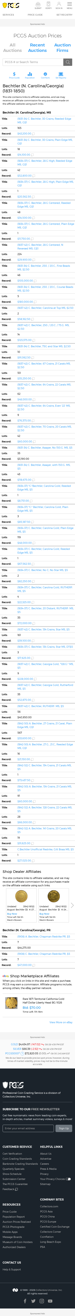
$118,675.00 (24, 479)
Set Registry (64, 14)
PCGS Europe (48, 1221)
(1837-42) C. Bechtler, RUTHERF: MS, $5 (40, 706)
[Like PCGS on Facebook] (25, 1301)
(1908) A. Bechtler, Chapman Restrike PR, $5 (43, 936)
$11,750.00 (23, 238)
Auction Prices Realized (17, 1221)
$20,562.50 (24, 196)
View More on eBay (61, 1022)
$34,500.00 (24, 217)
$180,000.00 (25, 301)
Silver (17, 1048)
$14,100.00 (23, 154)
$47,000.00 (24, 965)
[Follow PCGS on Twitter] (33, 1301)
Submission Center (14, 1179)
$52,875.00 (24, 699)
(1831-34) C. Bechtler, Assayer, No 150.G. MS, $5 (44, 447)
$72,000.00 (24, 623)
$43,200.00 (24, 133)
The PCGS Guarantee (15, 1184)
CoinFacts (45, 78)
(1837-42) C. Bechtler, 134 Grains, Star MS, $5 (43, 629)
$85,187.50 (23, 522)
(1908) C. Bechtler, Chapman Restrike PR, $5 (43, 953)
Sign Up (64, 1128)
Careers (44, 1163)
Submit (38, 8)
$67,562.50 (24, 563)
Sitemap (45, 1184)
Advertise (45, 1158)
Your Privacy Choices (52, 1179)
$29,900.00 (24, 259)
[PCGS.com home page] (11, 5)
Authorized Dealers (14, 1247)
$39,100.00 (24, 640)
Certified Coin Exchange (54, 1226)
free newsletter (45, 1109)
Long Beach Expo (50, 1242)
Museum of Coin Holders (17, 1242)
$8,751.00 (23, 500)
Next (72, 905)
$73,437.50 (23, 780)
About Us (45, 1153)
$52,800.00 (24, 175)
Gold (14, 1044)
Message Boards (12, 1237)
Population (30, 78)
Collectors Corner (50, 1231)
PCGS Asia (46, 1211)
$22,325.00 (24, 602)
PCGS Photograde (13, 1226)
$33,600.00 (24, 738)
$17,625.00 (23, 658)
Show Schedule (12, 1174)
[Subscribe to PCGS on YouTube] (50, 1301)
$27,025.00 (24, 860)
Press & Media (48, 1168)
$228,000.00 (25, 679)
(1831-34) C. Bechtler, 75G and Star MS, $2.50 (44, 346)
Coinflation (47, 1236)
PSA (42, 1247)
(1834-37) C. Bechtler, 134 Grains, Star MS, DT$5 (45, 646)
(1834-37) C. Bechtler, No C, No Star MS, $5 (42, 570)
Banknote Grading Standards (20, 1163)
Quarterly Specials (13, 1168)
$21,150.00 (23, 759)
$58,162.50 (23, 319)
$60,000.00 (24, 441)
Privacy (44, 1174)
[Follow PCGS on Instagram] (42, 1301)
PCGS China (47, 1216)
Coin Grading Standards (17, 1158)
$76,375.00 (24, 420)
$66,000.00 (24, 822)
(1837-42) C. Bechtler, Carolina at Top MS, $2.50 (45, 308)
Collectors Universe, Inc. (49, 1290)
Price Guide (35, 14)
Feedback (8, 1189)
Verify (48, 8)
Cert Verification (12, 1153)
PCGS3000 (12, 1053)
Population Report (14, 1216)
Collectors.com (49, 1206)
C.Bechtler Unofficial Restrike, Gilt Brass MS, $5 (45, 849)
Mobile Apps (10, 1232)
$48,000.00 (24, 399)
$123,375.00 (24, 340)
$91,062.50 (24, 357)
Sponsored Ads (37, 24)
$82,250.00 (24, 581)
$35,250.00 (24, 378)
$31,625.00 (23, 843)
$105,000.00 (25, 280)
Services (8, 14)
